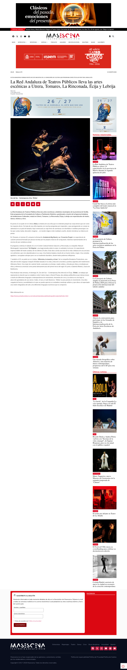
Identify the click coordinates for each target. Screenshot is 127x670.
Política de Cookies (110, 657)
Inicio (13, 42)
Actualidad (95, 161)
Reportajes (33, 42)
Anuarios (63, 42)
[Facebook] (13, 36)
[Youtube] (25, 36)
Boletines (85, 42)
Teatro (94, 398)
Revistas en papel (74, 42)
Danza (79, 644)
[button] (113, 36)
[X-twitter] (17, 36)
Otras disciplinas (96, 473)
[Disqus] (50, 328)
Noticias (43, 42)
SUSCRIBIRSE (20, 625)
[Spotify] (29, 36)
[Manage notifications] (123, 666)
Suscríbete (101, 42)
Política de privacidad (35, 621)
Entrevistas (21, 42)
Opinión (113, 644)
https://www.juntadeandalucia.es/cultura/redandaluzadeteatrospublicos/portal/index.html (39, 296)
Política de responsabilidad (80, 657)
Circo (85, 644)
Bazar (93, 42)
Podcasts (54, 42)
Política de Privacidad (96, 657)
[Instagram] (21, 36)
